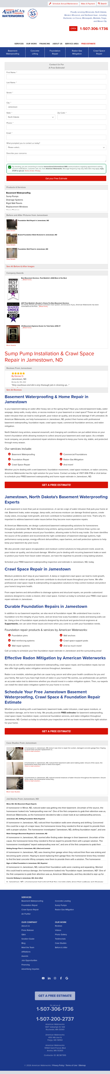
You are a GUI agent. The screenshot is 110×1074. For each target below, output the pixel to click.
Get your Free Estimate (56, 178)
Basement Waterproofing (12, 52)
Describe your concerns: (16, 153)
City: (8, 103)
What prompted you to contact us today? (23, 143)
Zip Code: (62, 113)
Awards (24, 956)
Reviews (58, 925)
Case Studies (60, 943)
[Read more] (27, 279)
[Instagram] (55, 978)
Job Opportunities (29, 960)
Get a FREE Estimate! (56, 485)
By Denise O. (18, 376)
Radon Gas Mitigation (77, 52)
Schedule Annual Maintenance (65, 3)
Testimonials (60, 938)
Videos (58, 930)
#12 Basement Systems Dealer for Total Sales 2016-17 (41, 326)
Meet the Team (27, 947)
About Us (25, 925)
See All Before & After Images (20, 266)
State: (9, 113)
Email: (9, 133)
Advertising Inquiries (30, 969)
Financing (25, 964)
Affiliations (25, 951)
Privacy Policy (58, 1065)
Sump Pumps (61, 905)
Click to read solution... (33, 751)
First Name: (11, 72)
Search (104, 3)
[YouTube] (43, 978)
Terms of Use (29, 171)
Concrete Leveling (63, 900)
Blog (23, 943)
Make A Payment (88, 3)
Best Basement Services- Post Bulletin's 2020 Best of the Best (44, 278)
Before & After (61, 947)
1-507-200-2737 (55, 1019)
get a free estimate (55, 995)
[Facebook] (61, 978)
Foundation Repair (55, 52)
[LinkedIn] (49, 978)
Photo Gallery (61, 934)
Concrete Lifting (35, 52)
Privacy (37, 171)
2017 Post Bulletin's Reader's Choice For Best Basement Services (45, 303)
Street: (9, 93)
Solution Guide (27, 938)
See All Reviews (14, 389)
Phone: (9, 123)
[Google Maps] (66, 978)
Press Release (27, 930)
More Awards (11, 345)
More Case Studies (13, 792)
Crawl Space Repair (99, 52)
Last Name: (11, 82)
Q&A (23, 934)
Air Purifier (26, 913)
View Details (10, 230)
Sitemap (82, 1065)
